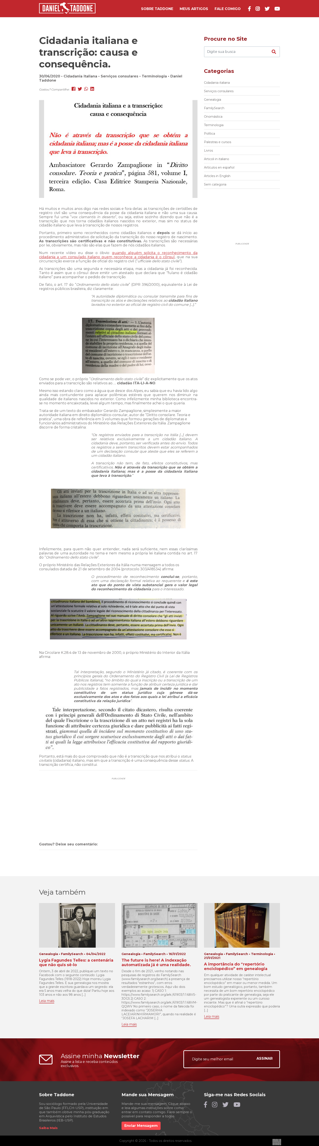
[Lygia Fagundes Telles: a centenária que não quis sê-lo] (77, 925)
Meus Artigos (194, 9)
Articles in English (217, 176)
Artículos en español (219, 167)
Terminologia (214, 125)
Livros (208, 150)
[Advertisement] (118, 802)
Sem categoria (215, 184)
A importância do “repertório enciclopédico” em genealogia (235, 966)
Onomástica (213, 117)
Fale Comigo (228, 9)
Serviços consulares (218, 91)
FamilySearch (214, 108)
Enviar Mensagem (141, 1126)
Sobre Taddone (157, 9)
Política (209, 134)
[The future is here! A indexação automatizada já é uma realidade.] (159, 925)
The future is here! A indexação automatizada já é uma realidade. (156, 962)
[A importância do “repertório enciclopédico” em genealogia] (242, 925)
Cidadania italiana (217, 83)
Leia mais (46, 1001)
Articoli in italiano (216, 159)
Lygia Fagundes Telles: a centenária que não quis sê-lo (76, 962)
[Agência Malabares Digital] (276, 1142)
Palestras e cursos (217, 142)
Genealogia (212, 100)
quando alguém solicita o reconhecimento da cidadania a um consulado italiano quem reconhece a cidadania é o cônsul (118, 255)
